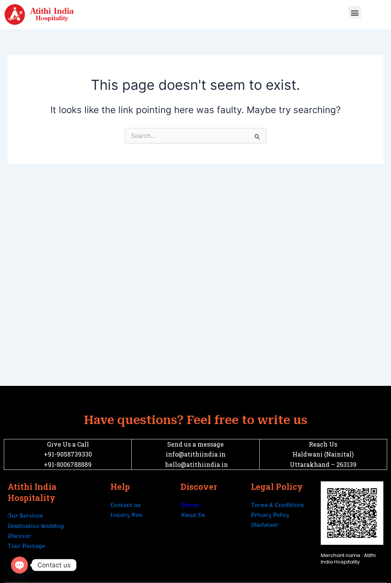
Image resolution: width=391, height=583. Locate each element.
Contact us (125, 505)
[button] (355, 12)
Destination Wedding (36, 526)
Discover (19, 536)
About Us (193, 515)
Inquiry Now (126, 515)
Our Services (25, 515)
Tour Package (26, 546)
